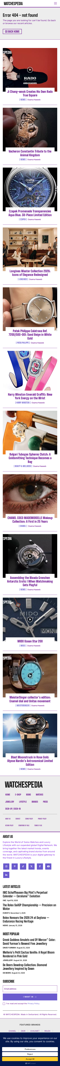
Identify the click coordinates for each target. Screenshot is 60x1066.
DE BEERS (7, 973)
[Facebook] (40, 866)
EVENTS (6, 913)
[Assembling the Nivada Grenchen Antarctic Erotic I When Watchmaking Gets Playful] (30, 556)
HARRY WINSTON (22, 402)
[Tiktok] (23, 866)
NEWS (23, 99)
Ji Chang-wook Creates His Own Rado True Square (30, 93)
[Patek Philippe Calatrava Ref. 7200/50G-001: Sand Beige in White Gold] (30, 309)
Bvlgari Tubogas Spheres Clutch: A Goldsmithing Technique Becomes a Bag (30, 458)
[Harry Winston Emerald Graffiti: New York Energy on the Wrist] (30, 373)
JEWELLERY (8, 960)
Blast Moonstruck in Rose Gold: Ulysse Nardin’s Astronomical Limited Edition (30, 760)
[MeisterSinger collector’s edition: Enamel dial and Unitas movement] (30, 675)
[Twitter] (31, 866)
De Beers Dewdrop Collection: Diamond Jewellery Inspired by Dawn (25, 966)
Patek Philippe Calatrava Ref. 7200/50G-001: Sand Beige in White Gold (30, 334)
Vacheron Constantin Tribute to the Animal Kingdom (30, 153)
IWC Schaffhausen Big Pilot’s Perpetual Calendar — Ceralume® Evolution (25, 894)
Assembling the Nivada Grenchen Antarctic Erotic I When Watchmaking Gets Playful (30, 581)
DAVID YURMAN (9, 948)
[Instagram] (6, 866)
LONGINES (23, 279)
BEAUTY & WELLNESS (23, 466)
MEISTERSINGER (23, 705)
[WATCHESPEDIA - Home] (13, 3)
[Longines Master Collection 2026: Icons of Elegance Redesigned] (30, 249)
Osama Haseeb (33, 99)
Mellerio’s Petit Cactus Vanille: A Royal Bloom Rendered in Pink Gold (29, 954)
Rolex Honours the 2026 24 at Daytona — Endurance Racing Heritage (26, 919)
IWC (4, 900)
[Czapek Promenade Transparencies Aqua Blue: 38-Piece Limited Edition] (30, 189)
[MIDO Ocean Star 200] (30, 619)
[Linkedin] (6, 875)
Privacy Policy (33, 1003)
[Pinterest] (15, 866)
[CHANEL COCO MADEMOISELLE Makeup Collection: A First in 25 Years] (30, 496)
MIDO (23, 645)
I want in (28, 997)
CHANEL (23, 526)
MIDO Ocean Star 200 (30, 641)
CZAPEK (23, 219)
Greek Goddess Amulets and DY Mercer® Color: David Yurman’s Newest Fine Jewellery (29, 941)
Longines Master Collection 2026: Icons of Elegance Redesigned (30, 273)
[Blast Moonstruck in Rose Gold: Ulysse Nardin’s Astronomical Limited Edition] (30, 735)
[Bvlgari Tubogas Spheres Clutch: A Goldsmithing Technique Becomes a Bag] (30, 432)
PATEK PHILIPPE (23, 343)
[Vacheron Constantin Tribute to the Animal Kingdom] (30, 129)
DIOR (23, 1031)
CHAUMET (34, 1031)
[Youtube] (48, 866)
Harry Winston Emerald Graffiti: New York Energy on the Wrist (30, 396)
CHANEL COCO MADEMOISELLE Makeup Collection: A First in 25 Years (30, 519)
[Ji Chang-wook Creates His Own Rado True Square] (30, 70)
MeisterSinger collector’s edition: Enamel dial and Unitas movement (30, 699)
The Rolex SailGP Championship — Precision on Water (29, 907)
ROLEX (47, 1031)
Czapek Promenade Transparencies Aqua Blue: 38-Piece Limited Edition (30, 213)
